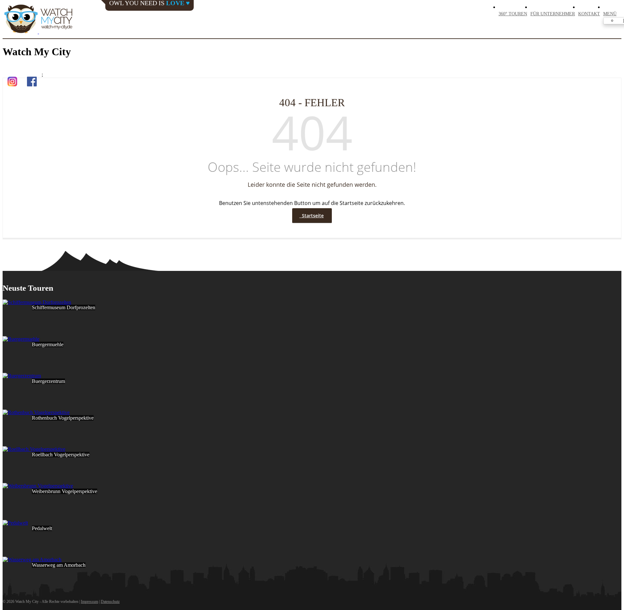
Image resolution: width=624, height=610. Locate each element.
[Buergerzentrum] (22, 375)
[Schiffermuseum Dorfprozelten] (37, 302)
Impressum (89, 601)
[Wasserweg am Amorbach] (32, 559)
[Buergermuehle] (21, 339)
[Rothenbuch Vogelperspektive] (36, 412)
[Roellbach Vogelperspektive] (34, 449)
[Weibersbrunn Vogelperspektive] (38, 486)
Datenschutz (110, 601)
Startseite (311, 215)
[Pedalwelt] (15, 523)
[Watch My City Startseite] (38, 19)
